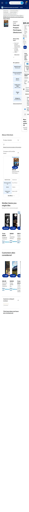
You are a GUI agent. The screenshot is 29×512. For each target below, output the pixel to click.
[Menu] (2, 3)
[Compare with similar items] (18, 152)
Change (26, 77)
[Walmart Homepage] (6, 3)
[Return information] (24, 44)
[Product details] (18, 140)
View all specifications (18, 103)
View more (16, 54)
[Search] (22, 3)
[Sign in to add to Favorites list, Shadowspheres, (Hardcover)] (15, 215)
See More (10, 195)
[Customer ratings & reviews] (18, 299)
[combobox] (16, 2)
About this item (7, 135)
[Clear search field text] (19, 2)
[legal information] (28, 25)
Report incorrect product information (12, 147)
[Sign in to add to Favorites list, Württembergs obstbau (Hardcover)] (15, 262)
